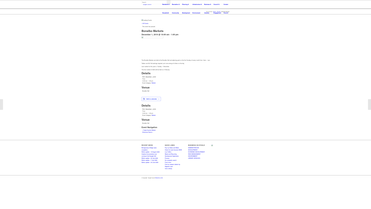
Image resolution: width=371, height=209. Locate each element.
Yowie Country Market (149, 130)
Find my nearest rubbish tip (172, 164)
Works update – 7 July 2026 (149, 160)
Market (154, 83)
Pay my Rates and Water (172, 148)
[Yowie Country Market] (1, 104)
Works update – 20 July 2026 (150, 158)
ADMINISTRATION (193, 148)
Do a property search (171, 160)
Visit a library (168, 168)
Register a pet (169, 166)
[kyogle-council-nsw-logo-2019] (146, 4)
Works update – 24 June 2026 (150, 162)
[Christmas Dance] (369, 104)
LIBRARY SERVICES (194, 158)
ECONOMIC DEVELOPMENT (196, 152)
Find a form (168, 162)
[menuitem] (166, 4)
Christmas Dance (147, 132)
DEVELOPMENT (193, 150)
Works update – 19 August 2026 (151, 152)
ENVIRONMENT (192, 156)
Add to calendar (151, 99)
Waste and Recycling (171, 154)
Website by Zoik (159, 178)
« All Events (145, 23)
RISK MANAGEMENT (194, 154)
